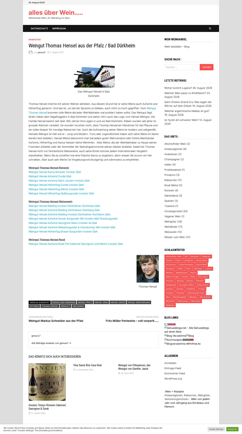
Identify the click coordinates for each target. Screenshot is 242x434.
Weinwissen (183, 301)
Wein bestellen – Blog (176, 46)
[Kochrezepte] (173, 339)
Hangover (170, 268)
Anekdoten (170, 154)
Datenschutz (39, 28)
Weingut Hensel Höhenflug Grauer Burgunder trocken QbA (63, 231)
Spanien (169, 200)
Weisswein (78, 306)
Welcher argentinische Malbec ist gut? (186, 111)
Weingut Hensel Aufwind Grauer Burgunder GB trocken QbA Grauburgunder (73, 218)
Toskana (169, 206)
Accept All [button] (232, 429)
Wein (168, 297)
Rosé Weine (171, 185)
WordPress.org (173, 378)
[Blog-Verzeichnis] (170, 324)
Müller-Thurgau (172, 277)
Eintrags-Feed (172, 368)
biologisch (194, 256)
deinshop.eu (193, 343)
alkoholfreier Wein (174, 256)
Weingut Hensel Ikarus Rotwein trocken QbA (55, 171)
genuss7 (42, 52)
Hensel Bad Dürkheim (63, 302)
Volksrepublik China (196, 293)
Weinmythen (205, 297)
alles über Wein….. (56, 12)
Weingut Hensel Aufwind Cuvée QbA (50, 176)
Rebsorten (170, 180)
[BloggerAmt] (174, 343)
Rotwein (34, 306)
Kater (188, 268)
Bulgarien (206, 256)
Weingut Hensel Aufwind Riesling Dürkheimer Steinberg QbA (64, 210)
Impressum (59, 28)
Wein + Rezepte (174, 391)
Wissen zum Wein (174, 237)
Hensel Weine (118, 302)
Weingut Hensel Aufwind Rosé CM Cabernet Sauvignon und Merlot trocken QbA (76, 243)
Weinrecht (170, 301)
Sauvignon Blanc (186, 285)
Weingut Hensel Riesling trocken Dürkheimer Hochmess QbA (64, 205)
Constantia (188, 260)
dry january (171, 264)
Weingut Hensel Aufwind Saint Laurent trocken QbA (59, 180)
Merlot (193, 272)
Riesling (180, 281)
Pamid (185, 277)
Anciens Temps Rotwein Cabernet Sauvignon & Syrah (47, 406)
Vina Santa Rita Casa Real (87, 365)
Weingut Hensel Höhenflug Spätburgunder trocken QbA (61, 193)
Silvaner (179, 289)
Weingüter (35, 39)
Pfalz (193, 277)
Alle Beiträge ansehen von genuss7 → (51, 343)
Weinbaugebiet (179, 297)
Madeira (169, 272)
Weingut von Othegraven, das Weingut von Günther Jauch (134, 367)
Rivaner (190, 281)
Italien (168, 164)
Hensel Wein (101, 302)
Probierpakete (172, 169)
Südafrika (190, 289)
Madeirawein (182, 272)
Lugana (208, 268)
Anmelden (170, 363)
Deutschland (201, 260)
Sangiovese (171, 285)
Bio (186, 256)
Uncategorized (173, 211)
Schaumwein (202, 285)
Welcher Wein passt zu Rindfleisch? (185, 93)
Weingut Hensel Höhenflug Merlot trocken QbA (56, 189)
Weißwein (170, 305)
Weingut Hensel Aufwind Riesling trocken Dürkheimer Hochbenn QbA (69, 214)
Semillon (169, 289)
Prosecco (169, 174)
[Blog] (190, 335)
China (177, 260)
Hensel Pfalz (85, 302)
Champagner (172, 159)
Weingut (65, 306)
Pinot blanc (203, 277)
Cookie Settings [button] (216, 429)
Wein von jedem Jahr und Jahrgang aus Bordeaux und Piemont (187, 403)
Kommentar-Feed (174, 373)
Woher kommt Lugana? (178, 87)
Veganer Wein (172, 216)
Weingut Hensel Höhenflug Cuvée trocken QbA (56, 184)
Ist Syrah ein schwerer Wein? (181, 120)
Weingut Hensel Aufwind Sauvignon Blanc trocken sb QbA (63, 222)
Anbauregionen (173, 149)
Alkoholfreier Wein (175, 143)
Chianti (169, 260)
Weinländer (171, 226)
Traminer (180, 293)
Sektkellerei (171, 195)
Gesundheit (201, 264)
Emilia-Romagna (186, 264)
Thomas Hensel (50, 306)
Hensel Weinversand (139, 302)
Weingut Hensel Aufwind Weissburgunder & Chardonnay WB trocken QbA (72, 227)
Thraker (201, 289)
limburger (198, 268)
